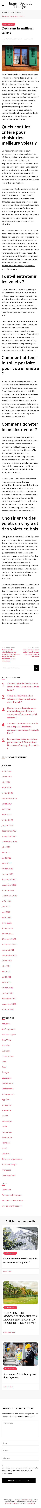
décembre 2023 (9, 831)
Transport (6, 1170)
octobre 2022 (8, 890)
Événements (7, 1083)
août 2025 (6, 787)
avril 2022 (6, 917)
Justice (5, 1115)
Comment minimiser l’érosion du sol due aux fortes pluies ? (20, 1260)
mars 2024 (7, 814)
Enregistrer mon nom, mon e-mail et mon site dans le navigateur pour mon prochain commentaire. (20, 1471)
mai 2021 (6, 971)
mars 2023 (7, 863)
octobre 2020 (8, 1009)
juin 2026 (6, 782)
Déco (4, 1061)
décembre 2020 (9, 998)
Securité (5, 1153)
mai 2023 (6, 852)
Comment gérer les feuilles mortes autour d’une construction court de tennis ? (23, 686)
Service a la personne (12, 1159)
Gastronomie (8, 1088)
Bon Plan (6, 1045)
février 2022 (7, 928)
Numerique (7, 1132)
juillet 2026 (7, 776)
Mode (4, 1126)
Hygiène (5, 1099)
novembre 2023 (9, 836)
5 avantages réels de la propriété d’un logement (19, 1375)
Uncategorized (8, 1175)
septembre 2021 (9, 955)
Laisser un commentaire (11, 41)
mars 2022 (7, 923)
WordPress (31, 1503)
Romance (6, 1142)
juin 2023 (6, 847)
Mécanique (7, 1121)
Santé (4, 1148)
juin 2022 (6, 906)
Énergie (5, 1072)
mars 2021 (7, 982)
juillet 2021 (7, 960)
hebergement (8, 1094)
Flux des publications (11, 1195)
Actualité (6, 1023)
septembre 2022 (9, 895)
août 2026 (6, 771)
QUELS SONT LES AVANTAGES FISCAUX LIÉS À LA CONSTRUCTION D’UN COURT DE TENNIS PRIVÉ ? (20, 1318)
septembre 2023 (9, 841)
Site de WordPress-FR (12, 1206)
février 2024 (7, 820)
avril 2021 (6, 977)
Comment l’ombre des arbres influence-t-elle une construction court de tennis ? (22, 699)
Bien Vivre (6, 1040)
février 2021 (7, 987)
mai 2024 (6, 809)
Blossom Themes (11, 1503)
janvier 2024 (7, 825)
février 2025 (7, 793)
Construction (8, 1056)
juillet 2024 (7, 803)
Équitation (7, 1078)
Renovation (7, 1137)
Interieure (6, 1110)
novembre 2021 (9, 944)
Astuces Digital (9, 1034)
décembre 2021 (9, 939)
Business (6, 1051)
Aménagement (8, 24)
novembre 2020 (9, 1004)
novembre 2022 (9, 885)
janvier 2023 (7, 874)
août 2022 (6, 901)
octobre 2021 (8, 950)
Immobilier (6, 1105)
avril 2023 (6, 858)
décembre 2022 (9, 879)
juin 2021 (6, 966)
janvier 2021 (7, 993)
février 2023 (7, 868)
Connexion (6, 1189)
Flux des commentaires (12, 1200)
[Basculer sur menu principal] (3, 5)
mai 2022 (6, 912)
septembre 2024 (9, 798)
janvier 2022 (7, 933)
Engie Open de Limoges (20, 5)
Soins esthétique (9, 1164)
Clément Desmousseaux (13, 39)
